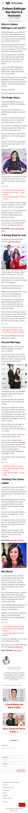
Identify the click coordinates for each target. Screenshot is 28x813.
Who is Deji (17, 650)
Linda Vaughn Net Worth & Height (13, 626)
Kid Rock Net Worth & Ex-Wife (12, 328)
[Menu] (3, 3)
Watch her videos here (15, 647)
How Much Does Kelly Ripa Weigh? (14, 190)
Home (2, 685)
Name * (5, 757)
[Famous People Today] (14, 3)
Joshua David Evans (14, 241)
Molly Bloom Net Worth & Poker (13, 466)
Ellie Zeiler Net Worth (17, 540)
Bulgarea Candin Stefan (15, 18)
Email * (5, 764)
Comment (4, 745)
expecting (22, 442)
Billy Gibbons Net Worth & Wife (13, 330)
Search (5, 802)
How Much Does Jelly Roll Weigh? (14, 332)
